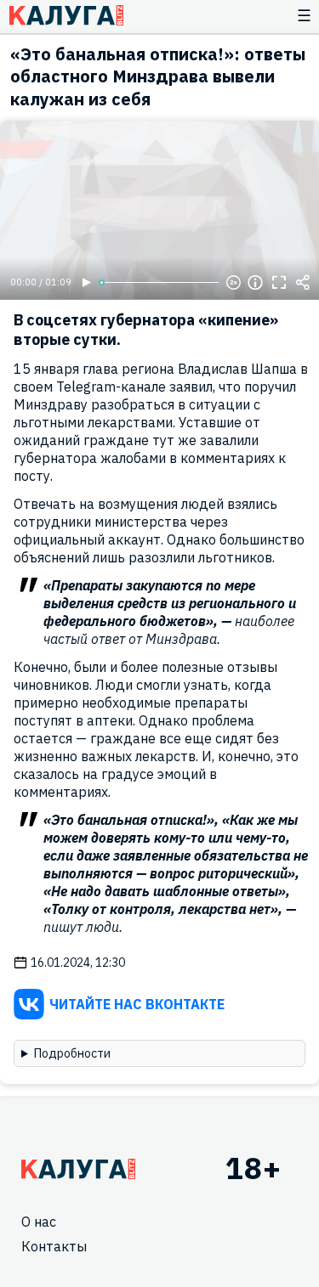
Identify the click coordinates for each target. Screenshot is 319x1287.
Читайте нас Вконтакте (137, 1004)
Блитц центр (66, 15)
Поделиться (303, 283)
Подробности (72, 1053)
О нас (38, 1221)
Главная (78, 1169)
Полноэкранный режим (279, 283)
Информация (255, 283)
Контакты (54, 1246)
